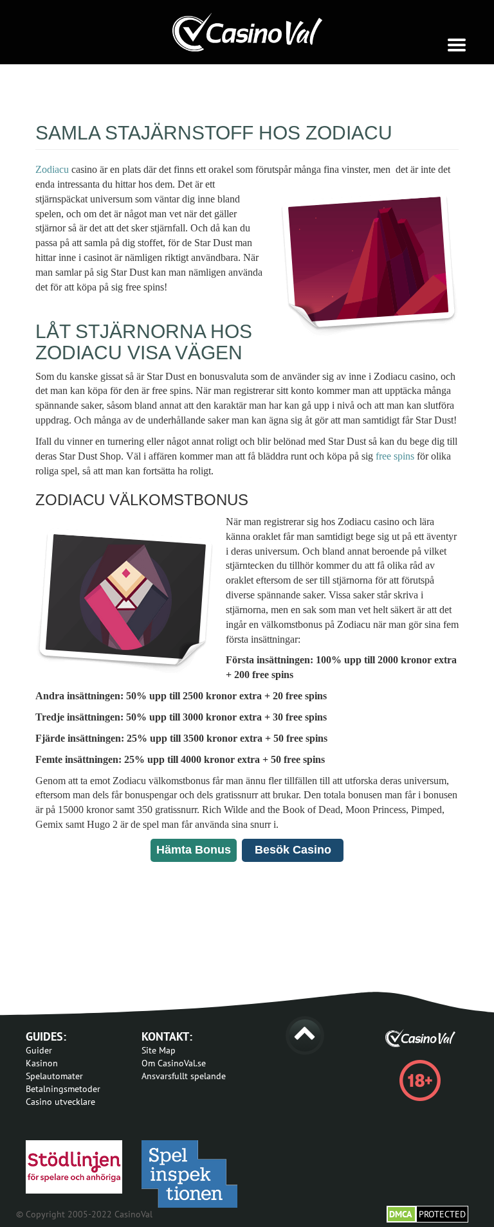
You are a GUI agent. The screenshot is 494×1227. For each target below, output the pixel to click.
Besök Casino (293, 849)
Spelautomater (54, 1076)
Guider (39, 1050)
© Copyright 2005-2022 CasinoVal (84, 1214)
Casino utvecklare (60, 1101)
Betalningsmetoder (63, 1089)
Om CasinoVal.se (174, 1063)
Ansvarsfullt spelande (184, 1076)
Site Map (159, 1050)
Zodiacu (52, 169)
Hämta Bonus (193, 849)
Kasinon (42, 1063)
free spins (395, 456)
